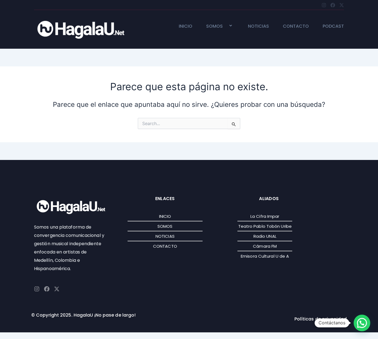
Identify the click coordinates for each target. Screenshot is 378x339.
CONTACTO (296, 26)
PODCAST (333, 26)
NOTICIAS (258, 26)
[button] (225, 26)
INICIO (185, 26)
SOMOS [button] (214, 26)
